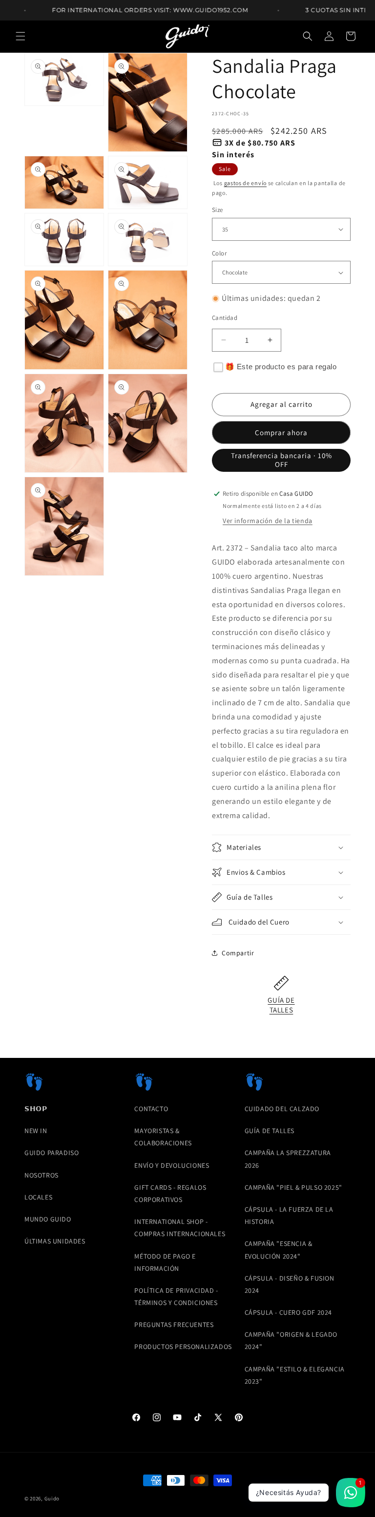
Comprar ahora (281, 432)
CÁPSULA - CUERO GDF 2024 (288, 1312)
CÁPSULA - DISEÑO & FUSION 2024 (289, 1284)
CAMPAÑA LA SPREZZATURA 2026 (288, 1158)
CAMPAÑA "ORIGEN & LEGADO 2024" (291, 1340)
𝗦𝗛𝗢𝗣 (35, 1108)
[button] (20, 36)
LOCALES (38, 1197)
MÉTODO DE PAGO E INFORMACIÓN (165, 1262)
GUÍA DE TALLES (281, 1004)
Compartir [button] (238, 952)
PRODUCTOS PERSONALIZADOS (182, 1346)
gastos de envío (245, 183)
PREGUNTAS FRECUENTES (173, 1324)
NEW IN (35, 1130)
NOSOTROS (41, 1175)
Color (219, 253)
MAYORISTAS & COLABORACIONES (162, 1136)
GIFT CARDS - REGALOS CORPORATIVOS (170, 1193)
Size (217, 210)
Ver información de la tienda (267, 520)
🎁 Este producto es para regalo (281, 366)
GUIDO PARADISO (51, 1152)
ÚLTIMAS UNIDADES (54, 1241)
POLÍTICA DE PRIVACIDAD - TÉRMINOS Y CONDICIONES (176, 1296)
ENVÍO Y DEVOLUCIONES (171, 1165)
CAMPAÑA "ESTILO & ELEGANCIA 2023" (295, 1375)
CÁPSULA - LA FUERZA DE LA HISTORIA (289, 1215)
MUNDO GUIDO (47, 1219)
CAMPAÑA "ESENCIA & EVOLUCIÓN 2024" (278, 1249)
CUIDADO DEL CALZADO (282, 1108)
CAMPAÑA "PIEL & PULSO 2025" (293, 1187)
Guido (52, 1498)
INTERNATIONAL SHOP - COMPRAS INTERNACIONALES (179, 1227)
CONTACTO (151, 1108)
